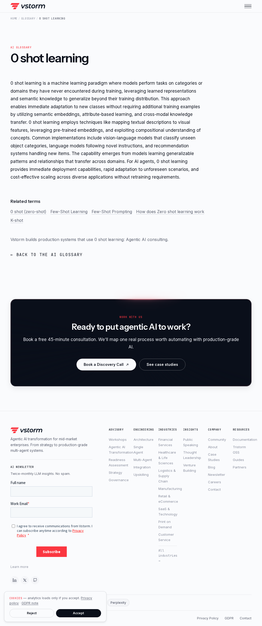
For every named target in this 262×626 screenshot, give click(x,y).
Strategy (115, 472)
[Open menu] (248, 6)
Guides (238, 460)
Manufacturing (167, 489)
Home (13, 18)
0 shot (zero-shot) (28, 211)
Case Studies (214, 457)
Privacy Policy (208, 618)
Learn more (19, 567)
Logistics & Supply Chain (167, 475)
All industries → (167, 555)
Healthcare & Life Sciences (167, 457)
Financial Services (165, 442)
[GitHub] (35, 580)
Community (217, 439)
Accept (78, 613)
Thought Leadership (192, 455)
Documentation (242, 439)
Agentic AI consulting (146, 239)
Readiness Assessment (118, 462)
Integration (142, 467)
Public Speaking (190, 442)
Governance (118, 480)
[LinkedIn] (14, 580)
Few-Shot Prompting (112, 211)
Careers (214, 482)
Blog (211, 467)
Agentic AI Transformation (118, 449)
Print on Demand (165, 524)
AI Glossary (20, 47)
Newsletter (216, 475)
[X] (25, 580)
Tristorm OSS (239, 449)
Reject (32, 613)
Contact (214, 489)
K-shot (16, 220)
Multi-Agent (143, 460)
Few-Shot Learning (69, 211)
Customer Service (166, 537)
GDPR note (29, 603)
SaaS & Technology (167, 511)
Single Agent (138, 449)
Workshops (118, 439)
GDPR (229, 618)
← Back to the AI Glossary (46, 254)
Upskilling (141, 475)
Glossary (28, 18)
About (212, 447)
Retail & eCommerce (167, 498)
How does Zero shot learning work (170, 211)
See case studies (162, 364)
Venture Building (189, 468)
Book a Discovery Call (104, 364)
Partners (239, 467)
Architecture (143, 439)
